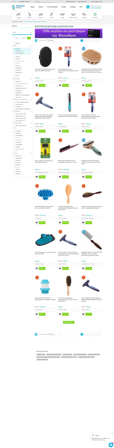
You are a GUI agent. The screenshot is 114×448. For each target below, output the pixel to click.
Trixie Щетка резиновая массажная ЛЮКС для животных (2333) (45, 69)
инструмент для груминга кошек (69, 357)
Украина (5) (18, 171)
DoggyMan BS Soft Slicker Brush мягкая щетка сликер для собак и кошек (90, 162)
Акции (32, 7)
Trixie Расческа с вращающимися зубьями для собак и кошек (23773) (68, 115)
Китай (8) (18, 164)
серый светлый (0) (20, 149)
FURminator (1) (19, 72)
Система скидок (52, 7)
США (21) (18, 169)
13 (98, 40)
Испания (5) (18, 160)
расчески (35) (19, 90)
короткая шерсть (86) (21, 114)
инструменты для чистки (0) (22, 83)
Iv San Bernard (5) (19, 53)
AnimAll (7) (19, 50)
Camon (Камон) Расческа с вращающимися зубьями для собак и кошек (68, 70)
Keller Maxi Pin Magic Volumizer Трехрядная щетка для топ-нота (67, 161)
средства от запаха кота (42, 359)
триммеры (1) (19, 92)
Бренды (63, 7)
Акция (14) (18, 43)
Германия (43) (19, 158)
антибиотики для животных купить (86, 357)
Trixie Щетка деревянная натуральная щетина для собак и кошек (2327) (67, 299)
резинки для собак (67, 354)
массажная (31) (19, 104)
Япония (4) (18, 173)
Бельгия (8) (18, 155)
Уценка (41, 7)
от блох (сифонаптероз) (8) (22, 102)
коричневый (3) (19, 135)
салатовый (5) (19, 144)
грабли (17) (18, 81)
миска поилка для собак (93, 354)
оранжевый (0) (19, 140)
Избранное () (72, 1)
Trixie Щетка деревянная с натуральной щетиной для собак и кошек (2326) (68, 208)
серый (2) (18, 146)
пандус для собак (41, 354)
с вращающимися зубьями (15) (23, 109)
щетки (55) (18, 97)
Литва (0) (18, 167)
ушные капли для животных (80, 354)
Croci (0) (17, 63)
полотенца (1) (19, 86)
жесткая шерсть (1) (20, 120)
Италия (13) (18, 162)
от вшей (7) (18, 106)
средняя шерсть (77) (20, 116)
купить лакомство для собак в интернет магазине (48, 357)
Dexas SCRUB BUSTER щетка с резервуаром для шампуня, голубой (45, 298)
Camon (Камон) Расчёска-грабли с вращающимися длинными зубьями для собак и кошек (68, 253)
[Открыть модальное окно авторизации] (36, 85)
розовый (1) (18, 142)
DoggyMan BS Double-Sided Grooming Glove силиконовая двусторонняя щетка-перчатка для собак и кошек (91, 70)
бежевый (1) (18, 131)
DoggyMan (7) (19, 68)
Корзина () (83, 1)
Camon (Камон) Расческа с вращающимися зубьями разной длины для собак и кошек (90, 116)
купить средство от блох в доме (54, 354)
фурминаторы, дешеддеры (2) (23, 95)
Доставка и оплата (24, 1)
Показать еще (68, 322)
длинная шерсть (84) (20, 118)
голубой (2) (18, 133)
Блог (81, 7)
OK (29, 38)
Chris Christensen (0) (20, 61)
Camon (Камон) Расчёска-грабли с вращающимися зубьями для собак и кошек (91, 299)
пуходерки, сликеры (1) (21, 88)
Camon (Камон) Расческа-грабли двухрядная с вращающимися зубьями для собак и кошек (44, 116)
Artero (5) (18, 56)
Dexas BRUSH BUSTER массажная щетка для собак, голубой (44, 207)
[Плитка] (36, 40)
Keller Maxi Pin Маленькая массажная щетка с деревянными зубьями (91, 207)
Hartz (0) (17, 74)
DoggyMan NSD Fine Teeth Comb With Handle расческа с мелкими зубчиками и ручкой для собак (91, 253)
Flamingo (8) (18, 70)
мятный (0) (18, 137)
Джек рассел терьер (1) (21, 125)
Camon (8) (18, 59)
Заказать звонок (96, 8)
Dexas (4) (18, 65)
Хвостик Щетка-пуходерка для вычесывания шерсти (44, 161)
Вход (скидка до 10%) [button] (96, 1)
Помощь (72, 7)
